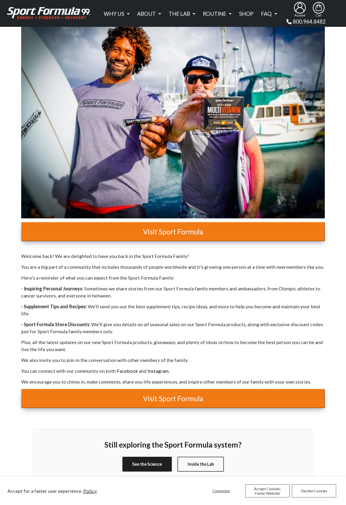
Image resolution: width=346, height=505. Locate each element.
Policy (90, 491)
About (146, 14)
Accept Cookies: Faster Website (267, 490)
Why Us (114, 14)
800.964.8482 (309, 21)
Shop (246, 14)
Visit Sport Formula (173, 231)
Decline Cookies (314, 491)
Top (334, 478)
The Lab (179, 14)
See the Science (147, 464)
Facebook (127, 371)
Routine (214, 14)
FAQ (266, 14)
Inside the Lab (200, 464)
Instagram (158, 371)
